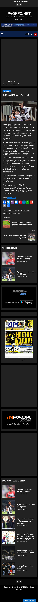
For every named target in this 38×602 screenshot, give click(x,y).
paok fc (10, 210)
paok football (18, 210)
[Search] (32, 34)
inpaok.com (11, 197)
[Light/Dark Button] (27, 34)
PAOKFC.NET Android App (35, 34)
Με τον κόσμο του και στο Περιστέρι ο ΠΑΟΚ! (25, 552)
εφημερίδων (23, 360)
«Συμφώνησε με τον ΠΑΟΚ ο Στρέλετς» (24, 258)
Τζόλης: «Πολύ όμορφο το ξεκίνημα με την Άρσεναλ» (25, 521)
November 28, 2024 (9, 98)
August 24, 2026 (22, 261)
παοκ (10, 213)
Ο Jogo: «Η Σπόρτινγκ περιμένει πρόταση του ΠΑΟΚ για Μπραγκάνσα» (25, 536)
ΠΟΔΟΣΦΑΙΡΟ (7, 91)
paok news (26, 210)
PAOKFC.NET (19, 13)
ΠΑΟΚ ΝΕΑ (16, 213)
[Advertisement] (19, 61)
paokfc (5, 213)
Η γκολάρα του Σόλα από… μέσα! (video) (26, 273)
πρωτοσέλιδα (16, 360)
